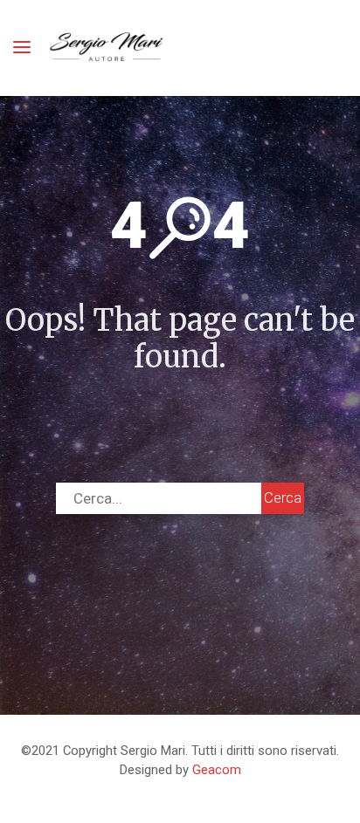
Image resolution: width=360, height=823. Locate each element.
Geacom (216, 770)
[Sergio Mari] (107, 48)
